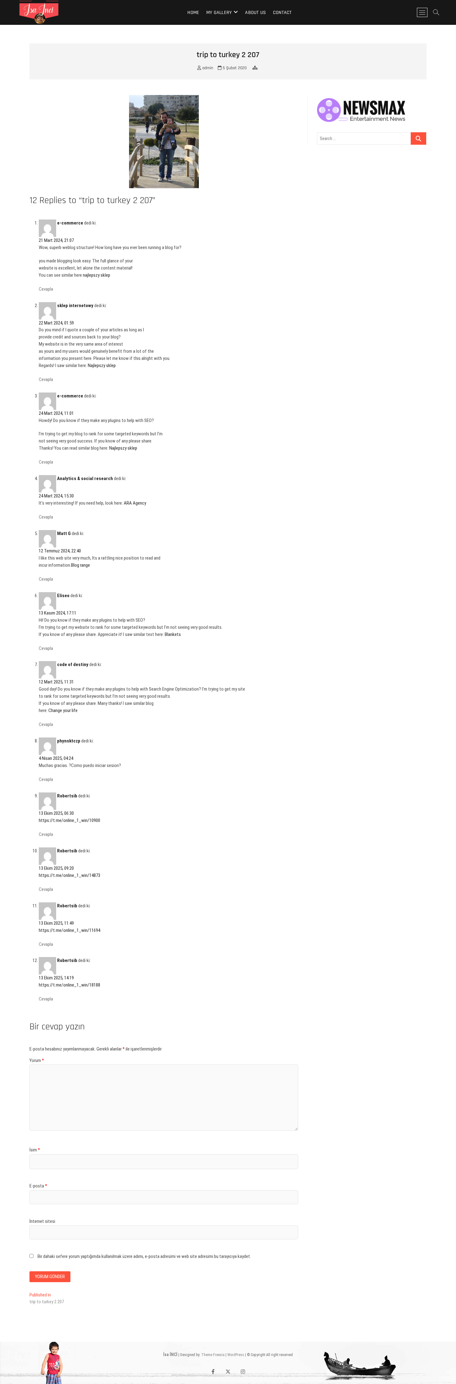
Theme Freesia (213, 1355)
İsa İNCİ (170, 1354)
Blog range (80, 565)
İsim (34, 1150)
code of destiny (72, 664)
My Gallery (219, 12)
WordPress (235, 1355)
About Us (255, 12)
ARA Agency (135, 503)
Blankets (173, 634)
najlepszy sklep (96, 275)
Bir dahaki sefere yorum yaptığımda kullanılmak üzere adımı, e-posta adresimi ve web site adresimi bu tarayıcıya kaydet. (144, 1256)
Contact (282, 12)
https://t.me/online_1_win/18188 (69, 985)
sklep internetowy (75, 305)
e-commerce (70, 223)
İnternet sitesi (42, 1221)
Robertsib (67, 796)
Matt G (64, 533)
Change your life (63, 710)
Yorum (36, 1060)
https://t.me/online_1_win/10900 (69, 820)
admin (207, 68)
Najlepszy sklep (102, 365)
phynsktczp (68, 741)
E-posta (38, 1186)
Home (193, 12)
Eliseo (63, 595)
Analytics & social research (85, 478)
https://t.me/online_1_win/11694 (69, 930)
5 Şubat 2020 (234, 68)
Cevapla (46, 289)
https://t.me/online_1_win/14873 (69, 875)
